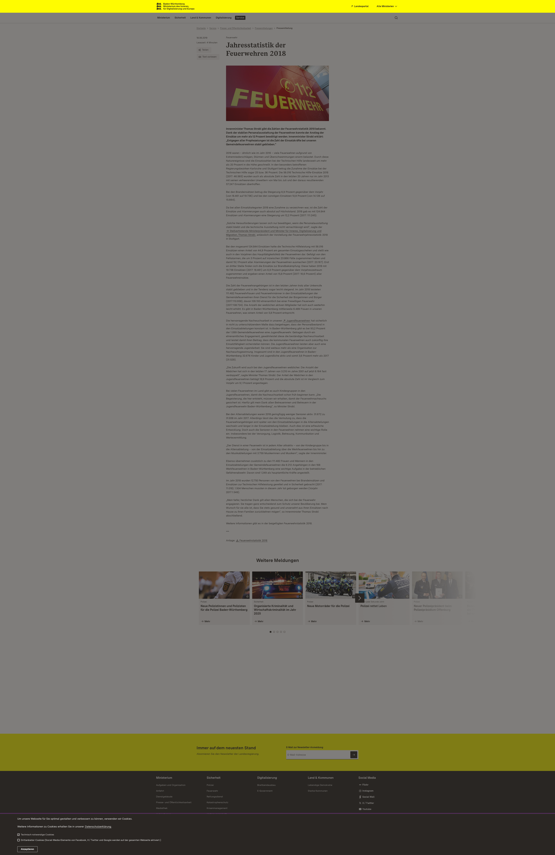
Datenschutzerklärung (98, 826)
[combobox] (387, 6)
